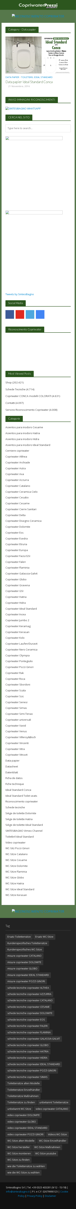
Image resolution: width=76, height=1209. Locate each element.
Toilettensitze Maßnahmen (23, 1096)
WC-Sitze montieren (19, 1153)
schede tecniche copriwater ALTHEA (28, 987)
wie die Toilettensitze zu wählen (26, 1166)
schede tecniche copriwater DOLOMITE (29, 1013)
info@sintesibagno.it (18, 1191)
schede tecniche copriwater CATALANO (30, 1000)
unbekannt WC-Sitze (19, 1109)
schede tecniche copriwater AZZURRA (29, 994)
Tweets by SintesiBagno (19, 294)
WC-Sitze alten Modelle (20, 1140)
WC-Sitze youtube (45, 1153)
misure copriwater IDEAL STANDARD (28, 975)
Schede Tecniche (15, 389)
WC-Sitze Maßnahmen (47, 1147)
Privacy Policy (34, 1196)
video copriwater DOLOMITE (23, 1115)
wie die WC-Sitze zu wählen (23, 1172)
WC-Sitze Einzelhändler (52, 1140)
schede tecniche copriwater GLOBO (28, 1045)
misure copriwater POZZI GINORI (26, 981)
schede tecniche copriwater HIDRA (27, 1057)
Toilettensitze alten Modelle (23, 1083)
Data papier (12, 77)
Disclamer (50, 1196)
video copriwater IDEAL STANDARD (27, 1128)
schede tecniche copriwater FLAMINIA (29, 1032)
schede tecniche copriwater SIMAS (27, 1077)
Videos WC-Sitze (57, 1134)
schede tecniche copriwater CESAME (28, 1007)
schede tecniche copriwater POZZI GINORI (31, 1070)
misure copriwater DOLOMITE (24, 962)
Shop (8, 382)
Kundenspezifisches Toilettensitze (27, 943)
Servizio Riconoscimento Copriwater (27, 410)
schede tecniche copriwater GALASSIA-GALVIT (33, 1038)
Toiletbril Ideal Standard (37, 77)
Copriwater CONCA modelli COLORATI (28, 396)
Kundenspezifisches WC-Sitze (24, 949)
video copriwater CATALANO (52, 1109)
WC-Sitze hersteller (18, 1147)
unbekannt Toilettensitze (53, 1102)
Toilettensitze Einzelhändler (23, 1089)
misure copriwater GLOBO (22, 968)
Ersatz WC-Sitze (44, 936)
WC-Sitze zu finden (18, 1159)
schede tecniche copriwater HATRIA (28, 1051)
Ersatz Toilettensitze (19, 936)
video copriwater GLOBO (21, 1121)
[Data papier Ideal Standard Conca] (38, 54)
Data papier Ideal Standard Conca (29, 82)
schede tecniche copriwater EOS (26, 1019)
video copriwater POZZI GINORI (25, 1134)
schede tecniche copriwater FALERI (27, 1026)
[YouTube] (20, 314)
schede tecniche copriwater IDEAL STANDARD (33, 1064)
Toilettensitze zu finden (21, 1102)
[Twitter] (30, 314)
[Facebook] (9, 314)
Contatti (10, 403)
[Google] (40, 314)
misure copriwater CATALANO (24, 955)
